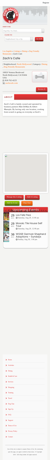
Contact (10, 437)
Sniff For (7, 26)
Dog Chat (27, 203)
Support (10, 420)
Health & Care (12, 376)
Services (10, 382)
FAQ (9, 415)
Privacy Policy (12, 431)
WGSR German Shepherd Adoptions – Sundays (31, 235)
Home (10, 360)
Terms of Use (12, 426)
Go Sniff (39, 39)
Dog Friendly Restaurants (14, 67)
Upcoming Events (26, 210)
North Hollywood (24, 64)
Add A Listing (32, 197)
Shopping (11, 387)
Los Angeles (7, 51)
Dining (24, 51)
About (8, 97)
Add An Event (12, 203)
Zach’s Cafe (11, 58)
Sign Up (10, 409)
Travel (10, 398)
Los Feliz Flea (23, 215)
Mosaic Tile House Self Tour (29, 225)
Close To (8, 35)
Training (10, 393)
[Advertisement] (18, 121)
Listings (17, 51)
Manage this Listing (14, 197)
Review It (41, 89)
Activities (11, 365)
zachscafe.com (11, 83)
